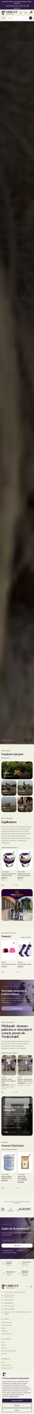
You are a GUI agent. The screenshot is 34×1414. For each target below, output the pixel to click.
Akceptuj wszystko (17, 1400)
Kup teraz (16, 8)
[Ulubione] (26, 13)
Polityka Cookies (13, 1396)
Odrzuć (17, 1410)
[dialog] (17, 1392)
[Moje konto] (21, 13)
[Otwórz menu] (3, 18)
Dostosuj (17, 1405)
